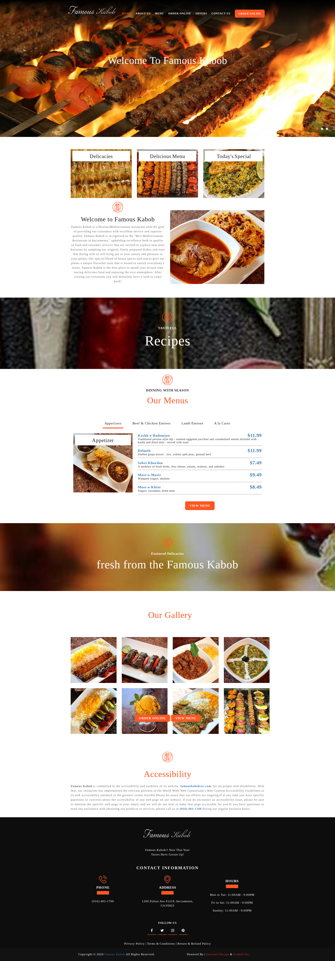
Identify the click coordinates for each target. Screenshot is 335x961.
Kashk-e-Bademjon (154, 435)
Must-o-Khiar (149, 487)
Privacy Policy (134, 943)
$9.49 (256, 474)
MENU (159, 13)
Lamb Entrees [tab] (192, 423)
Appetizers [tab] (113, 423)
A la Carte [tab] (222, 423)
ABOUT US (143, 13)
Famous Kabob (115, 954)
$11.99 (255, 435)
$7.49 (256, 462)
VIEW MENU (185, 718)
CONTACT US (220, 13)
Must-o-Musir (149, 475)
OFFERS (201, 13)
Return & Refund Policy (194, 943)
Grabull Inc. (241, 954)
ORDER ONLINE (179, 13)
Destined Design (218, 954)
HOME (126, 13)
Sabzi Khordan (150, 463)
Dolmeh (144, 451)
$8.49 (256, 487)
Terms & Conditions (161, 943)
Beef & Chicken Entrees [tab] (151, 423)
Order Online (101, 166)
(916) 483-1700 (103, 901)
